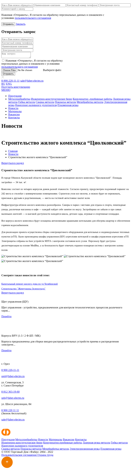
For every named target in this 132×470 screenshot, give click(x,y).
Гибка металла (26, 102)
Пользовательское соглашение (19, 454)
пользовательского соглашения (33, 18)
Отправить (8, 24)
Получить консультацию (15, 86)
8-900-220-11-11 (10, 80)
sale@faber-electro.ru (31, 80)
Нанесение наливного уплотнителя (36, 105)
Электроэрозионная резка (85, 448)
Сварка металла (45, 102)
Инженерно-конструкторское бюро (51, 98)
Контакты (14, 117)
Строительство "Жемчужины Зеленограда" (23, 288)
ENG (9, 83)
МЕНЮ (5, 90)
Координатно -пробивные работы (92, 98)
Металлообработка (19, 98)
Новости (13, 108)
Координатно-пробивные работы (62, 442)
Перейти (6, 316)
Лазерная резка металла (96, 442)
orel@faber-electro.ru (13, 376)
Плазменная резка (67, 105)
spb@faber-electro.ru (12, 397)
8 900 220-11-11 (10, 370)
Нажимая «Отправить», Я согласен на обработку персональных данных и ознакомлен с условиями (32, 63)
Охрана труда (45, 454)
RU (3, 83)
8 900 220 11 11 (10, 410)
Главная (13, 151)
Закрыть (20, 24)
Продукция (14, 95)
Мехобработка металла (90, 102)
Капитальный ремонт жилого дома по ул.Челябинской (29, 284)
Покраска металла (65, 102)
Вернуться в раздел (12, 163)
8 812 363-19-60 (10, 391)
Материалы (15, 111)
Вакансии (14, 114)
